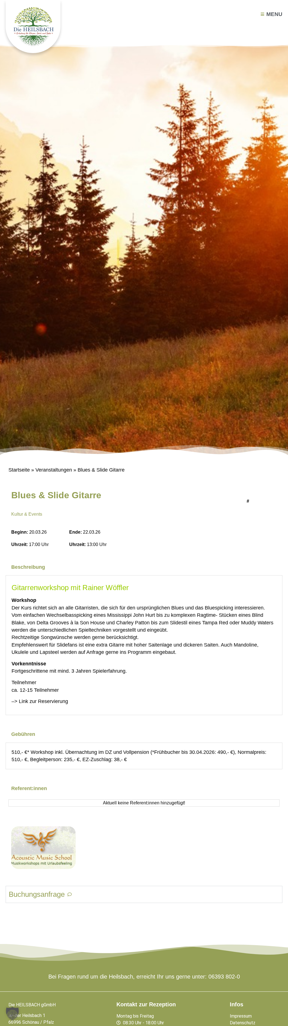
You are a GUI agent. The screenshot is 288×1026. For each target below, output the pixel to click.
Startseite (19, 470)
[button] (12, 1013)
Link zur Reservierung (43, 701)
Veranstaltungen (53, 470)
